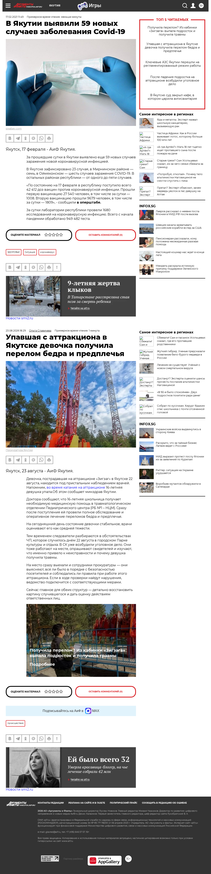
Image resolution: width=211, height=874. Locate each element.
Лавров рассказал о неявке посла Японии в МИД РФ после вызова (177, 213)
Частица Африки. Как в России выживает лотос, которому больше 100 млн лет (179, 136)
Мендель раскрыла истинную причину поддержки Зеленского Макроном (177, 268)
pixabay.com (14, 128)
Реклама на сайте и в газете (86, 803)
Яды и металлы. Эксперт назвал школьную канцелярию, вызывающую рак (177, 123)
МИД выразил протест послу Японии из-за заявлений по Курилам (180, 458)
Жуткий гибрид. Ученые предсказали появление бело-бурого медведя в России (181, 354)
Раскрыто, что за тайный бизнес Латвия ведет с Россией (176, 444)
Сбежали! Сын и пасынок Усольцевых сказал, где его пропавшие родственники (181, 341)
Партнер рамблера (73, 858)
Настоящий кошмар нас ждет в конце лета (180, 254)
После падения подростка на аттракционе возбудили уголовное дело (172, 80)
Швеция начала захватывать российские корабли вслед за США (179, 226)
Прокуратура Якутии (19, 450)
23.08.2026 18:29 (16, 330)
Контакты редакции (51, 803)
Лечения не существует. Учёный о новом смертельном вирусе (178, 366)
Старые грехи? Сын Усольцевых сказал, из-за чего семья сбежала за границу (180, 164)
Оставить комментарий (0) (106, 235)
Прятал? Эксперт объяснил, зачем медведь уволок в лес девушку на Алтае (179, 191)
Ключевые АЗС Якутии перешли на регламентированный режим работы (172, 64)
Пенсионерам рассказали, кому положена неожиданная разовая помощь (177, 241)
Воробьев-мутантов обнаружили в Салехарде (178, 485)
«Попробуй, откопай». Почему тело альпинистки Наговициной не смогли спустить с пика (180, 177)
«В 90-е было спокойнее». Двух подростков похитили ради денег (178, 394)
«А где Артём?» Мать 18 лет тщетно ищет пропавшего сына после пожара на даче (179, 150)
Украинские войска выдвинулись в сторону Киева (178, 431)
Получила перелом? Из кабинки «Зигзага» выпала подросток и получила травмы (172, 31)
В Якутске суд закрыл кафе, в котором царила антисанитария (172, 97)
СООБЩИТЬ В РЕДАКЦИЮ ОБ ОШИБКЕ (164, 803)
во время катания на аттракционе (76, 487)
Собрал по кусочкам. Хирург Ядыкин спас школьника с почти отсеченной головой (181, 409)
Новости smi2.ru (19, 318)
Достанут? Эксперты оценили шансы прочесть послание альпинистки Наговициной (181, 382)
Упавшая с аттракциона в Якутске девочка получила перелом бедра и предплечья (172, 47)
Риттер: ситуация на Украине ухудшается (174, 472)
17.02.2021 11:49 (14, 16)
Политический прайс (123, 803)
